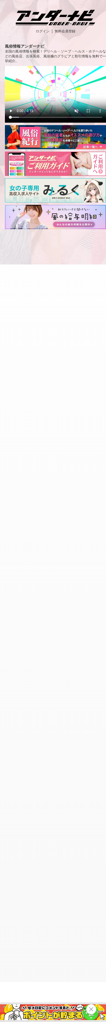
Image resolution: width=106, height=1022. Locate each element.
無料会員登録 (65, 31)
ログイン (43, 31)
